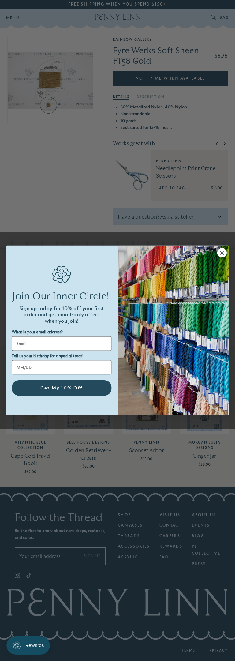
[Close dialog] (222, 253)
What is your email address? (37, 332)
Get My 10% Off (61, 388)
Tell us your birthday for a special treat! (47, 356)
